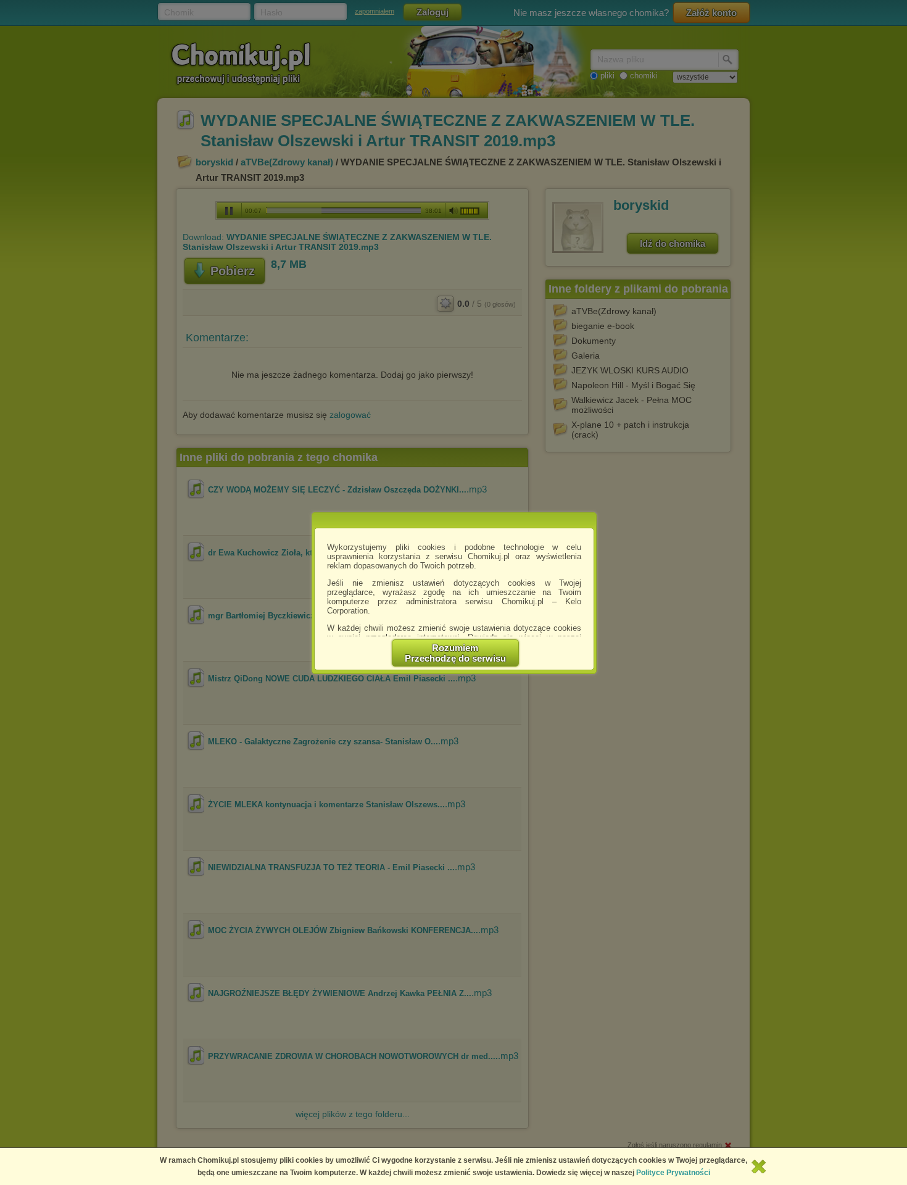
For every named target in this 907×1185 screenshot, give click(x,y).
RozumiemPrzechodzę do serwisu (455, 652)
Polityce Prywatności (673, 1172)
